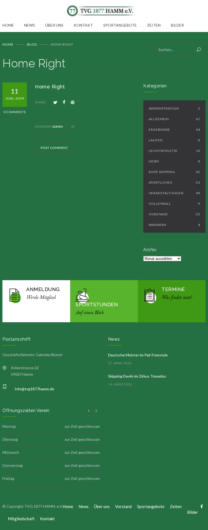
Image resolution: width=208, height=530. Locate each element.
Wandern (174, 225)
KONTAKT (83, 25)
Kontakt (47, 518)
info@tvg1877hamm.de (34, 389)
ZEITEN (154, 25)
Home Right (50, 87)
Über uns (102, 506)
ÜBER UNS (54, 25)
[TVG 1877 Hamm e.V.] (104, 11)
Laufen (174, 140)
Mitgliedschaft (21, 518)
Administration (174, 108)
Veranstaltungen (174, 193)
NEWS (29, 25)
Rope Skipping (174, 172)
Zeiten (176, 506)
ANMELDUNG (43, 289)
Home (8, 44)
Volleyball (174, 204)
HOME (8, 25)
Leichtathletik (174, 151)
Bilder (192, 512)
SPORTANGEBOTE (120, 25)
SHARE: (41, 102)
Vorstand (174, 214)
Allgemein (174, 119)
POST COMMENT (54, 148)
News (174, 161)
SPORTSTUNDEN (97, 304)
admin (57, 126)
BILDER (177, 25)
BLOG (32, 44)
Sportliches (174, 182)
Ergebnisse (174, 129)
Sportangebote (150, 506)
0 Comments (15, 112)
